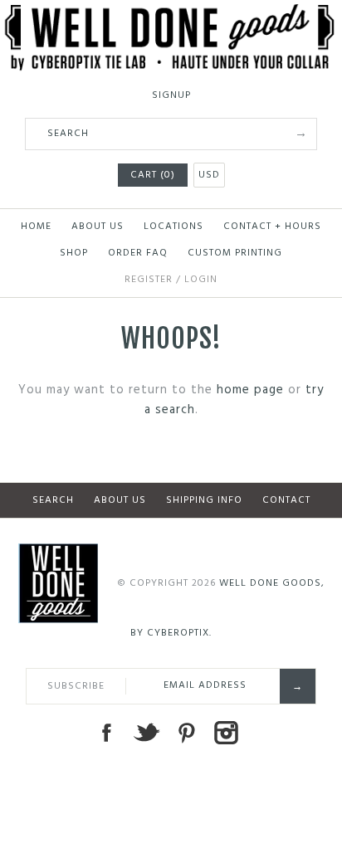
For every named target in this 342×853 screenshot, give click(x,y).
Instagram (226, 732)
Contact (286, 500)
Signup (171, 95)
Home (36, 226)
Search (53, 500)
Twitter (146, 732)
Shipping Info (204, 500)
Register (149, 279)
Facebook (106, 732)
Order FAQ (138, 253)
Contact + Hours (272, 226)
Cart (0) (152, 175)
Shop (74, 253)
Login (200, 279)
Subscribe (76, 686)
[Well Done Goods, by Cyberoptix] (171, 14)
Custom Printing (235, 253)
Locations (173, 226)
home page (250, 390)
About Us (97, 226)
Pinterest (186, 732)
